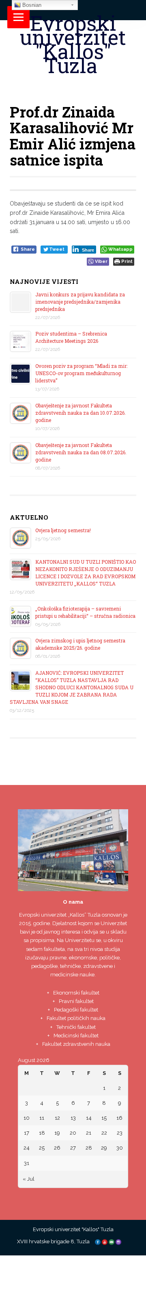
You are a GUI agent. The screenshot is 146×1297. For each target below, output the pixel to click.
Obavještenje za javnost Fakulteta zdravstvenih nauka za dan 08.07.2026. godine (81, 452)
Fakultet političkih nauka (76, 1018)
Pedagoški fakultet (76, 1010)
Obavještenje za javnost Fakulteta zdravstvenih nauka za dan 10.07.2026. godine (80, 412)
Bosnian (31, 5)
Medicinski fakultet (76, 1036)
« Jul (28, 1179)
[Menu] (18, 17)
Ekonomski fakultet (76, 993)
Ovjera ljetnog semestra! (63, 530)
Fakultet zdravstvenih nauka (76, 1044)
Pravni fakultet (76, 1001)
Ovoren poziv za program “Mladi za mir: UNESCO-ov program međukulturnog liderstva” (81, 373)
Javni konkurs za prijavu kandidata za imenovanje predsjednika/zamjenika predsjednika (80, 301)
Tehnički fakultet (76, 1027)
